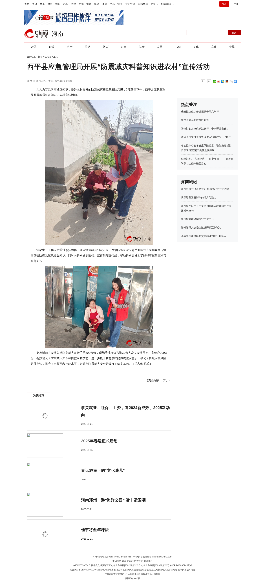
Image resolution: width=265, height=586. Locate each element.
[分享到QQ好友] (227, 81)
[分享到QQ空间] (222, 81)
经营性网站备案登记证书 (110, 569)
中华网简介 (117, 561)
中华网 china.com (36, 33)
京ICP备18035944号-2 (181, 565)
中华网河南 (98, 556)
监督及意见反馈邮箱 (150, 574)
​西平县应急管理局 (63, 81)
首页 (26, 4)
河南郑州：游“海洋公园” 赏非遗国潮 (113, 500)
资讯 (34, 4)
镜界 (96, 4)
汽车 (65, 4)
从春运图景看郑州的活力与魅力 (198, 197)
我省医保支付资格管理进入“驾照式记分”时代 (206, 137)
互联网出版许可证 (186, 569)
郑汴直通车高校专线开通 (195, 120)
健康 (104, 4)
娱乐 (57, 4)
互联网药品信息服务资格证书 (137, 569)
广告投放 (138, 561)
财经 (50, 4)
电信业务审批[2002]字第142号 (126, 565)
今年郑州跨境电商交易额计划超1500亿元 (204, 236)
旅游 (87, 46)
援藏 (88, 4)
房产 (69, 46)
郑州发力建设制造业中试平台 (197, 219)
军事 (42, 4)
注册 (236, 4)
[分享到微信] (214, 81)
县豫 (214, 46)
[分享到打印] (235, 81)
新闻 (40, 56)
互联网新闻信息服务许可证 (164, 569)
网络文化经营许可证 (101, 565)
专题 (232, 46)
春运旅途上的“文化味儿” (103, 470)
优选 (112, 4)
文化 (81, 4)
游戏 (73, 4)
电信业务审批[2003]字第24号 (155, 565)
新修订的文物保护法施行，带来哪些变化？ (205, 128)
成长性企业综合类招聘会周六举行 (200, 111)
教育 (106, 46)
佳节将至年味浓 (95, 529)
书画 (178, 46)
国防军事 (143, 4)
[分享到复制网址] (231, 81)
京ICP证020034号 (82, 565)
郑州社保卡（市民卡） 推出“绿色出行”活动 (205, 188)
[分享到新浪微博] (218, 81)
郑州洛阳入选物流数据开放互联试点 (201, 227)
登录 (224, 4)
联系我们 (148, 561)
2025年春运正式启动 (99, 441)
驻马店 (48, 56)
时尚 (124, 46)
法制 (119, 4)
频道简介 (128, 561)
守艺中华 (130, 4)
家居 (160, 46)
